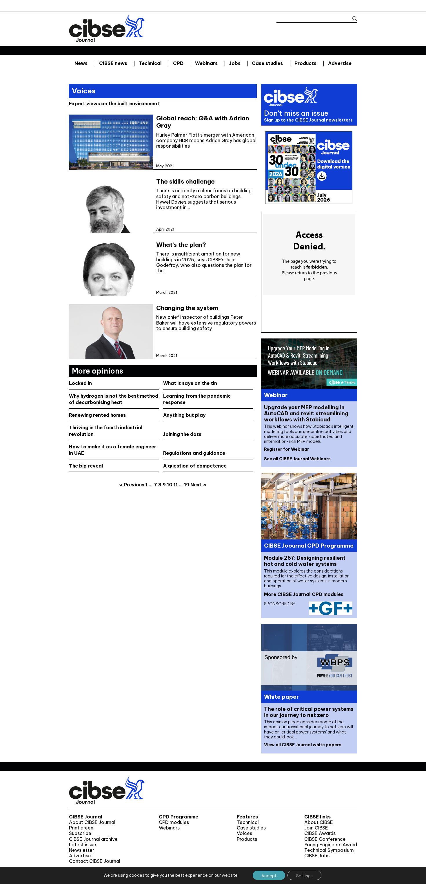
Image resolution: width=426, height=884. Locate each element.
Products (305, 63)
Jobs (235, 63)
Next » (198, 485)
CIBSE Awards (320, 833)
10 (169, 485)
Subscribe (80, 833)
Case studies (267, 63)
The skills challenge (185, 181)
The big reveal (86, 466)
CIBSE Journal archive (93, 839)
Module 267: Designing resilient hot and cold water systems (304, 561)
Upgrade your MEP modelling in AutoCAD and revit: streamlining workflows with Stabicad (306, 413)
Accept (268, 875)
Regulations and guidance (194, 453)
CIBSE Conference (325, 839)
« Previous (131, 485)
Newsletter (81, 850)
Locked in (80, 383)
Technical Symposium (329, 850)
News (81, 63)
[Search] (352, 19)
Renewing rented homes (97, 415)
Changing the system (187, 308)
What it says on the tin (190, 383)
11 (176, 485)
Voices (244, 833)
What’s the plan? (181, 245)
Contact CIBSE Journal (94, 861)
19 (186, 485)
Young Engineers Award (330, 844)
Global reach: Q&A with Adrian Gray (202, 121)
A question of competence (195, 466)
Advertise (340, 63)
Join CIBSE (316, 828)
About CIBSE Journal (92, 822)
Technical (150, 63)
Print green (81, 828)
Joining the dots (182, 434)
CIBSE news (113, 63)
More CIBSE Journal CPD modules (303, 594)
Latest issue (82, 844)
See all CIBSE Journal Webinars (297, 458)
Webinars (206, 63)
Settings (304, 875)
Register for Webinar (286, 449)
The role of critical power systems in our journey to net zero (309, 712)
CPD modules (174, 822)
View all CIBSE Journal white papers (302, 744)
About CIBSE (318, 822)
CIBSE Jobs (316, 855)
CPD (178, 63)
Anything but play (184, 415)
